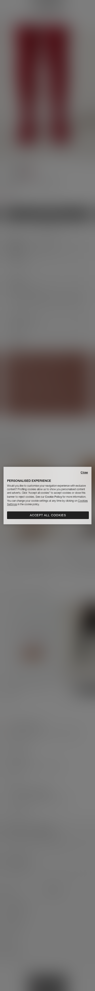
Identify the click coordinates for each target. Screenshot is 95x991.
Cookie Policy (53, 496)
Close (84, 472)
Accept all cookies (48, 515)
